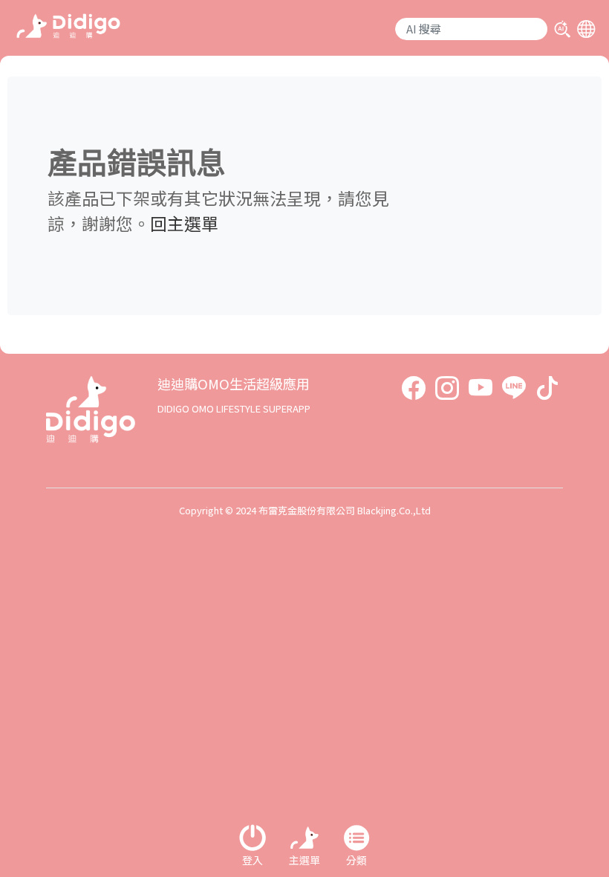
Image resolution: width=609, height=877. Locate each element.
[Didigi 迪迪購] (68, 24)
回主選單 (184, 223)
